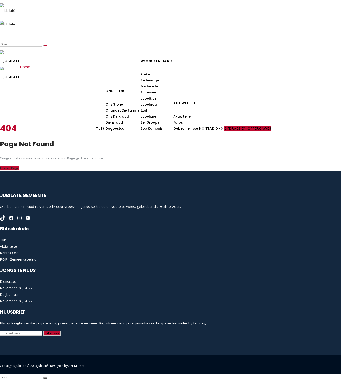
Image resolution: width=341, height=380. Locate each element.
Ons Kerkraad (117, 116)
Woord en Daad (156, 61)
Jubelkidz (148, 98)
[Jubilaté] (7, 8)
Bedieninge (150, 80)
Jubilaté (43, 366)
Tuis (3, 239)
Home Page (9, 168)
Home (25, 66)
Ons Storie (116, 91)
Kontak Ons (9, 252)
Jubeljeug (149, 104)
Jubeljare (148, 116)
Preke (145, 74)
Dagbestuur (9, 294)
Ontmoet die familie (122, 110)
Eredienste (149, 86)
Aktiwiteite (184, 103)
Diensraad (114, 122)
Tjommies (149, 92)
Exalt (144, 110)
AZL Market (76, 366)
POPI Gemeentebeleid (18, 259)
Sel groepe (150, 122)
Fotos (178, 122)
